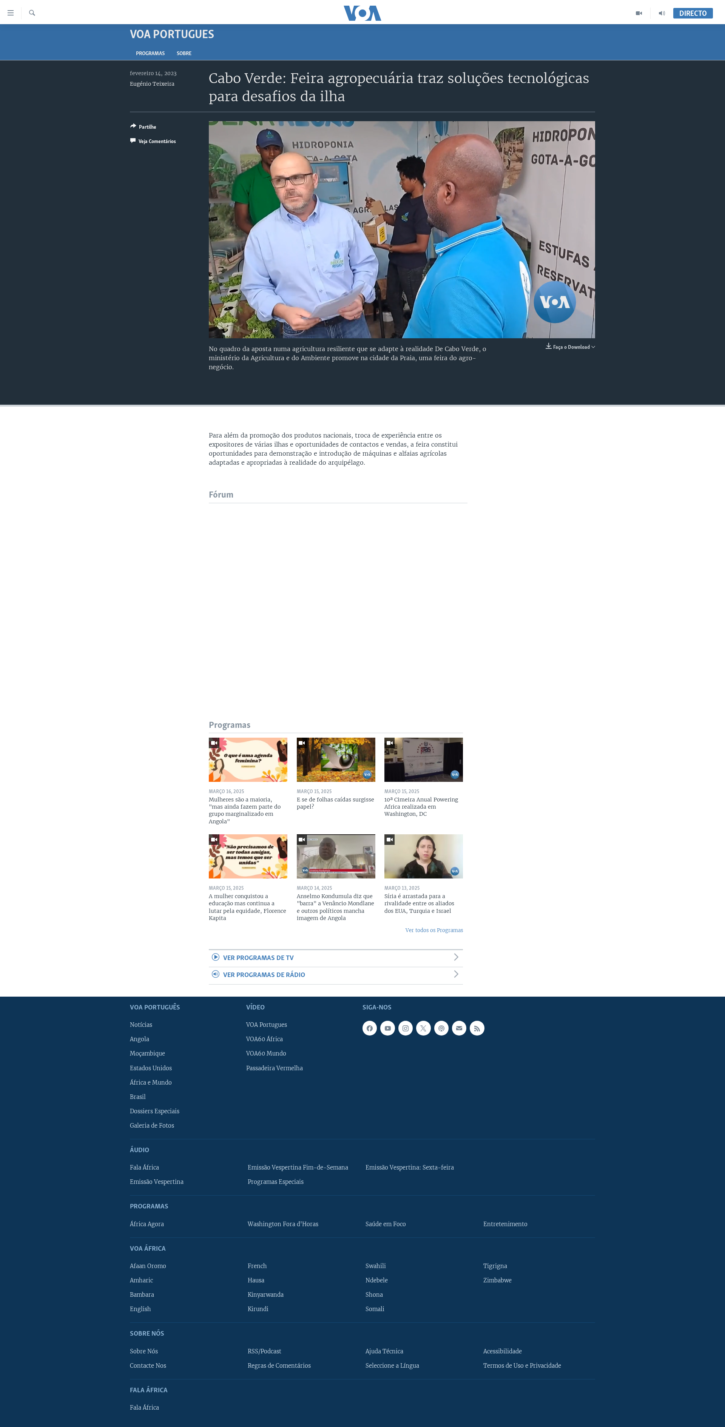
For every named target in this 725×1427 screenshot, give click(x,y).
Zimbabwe (497, 1280)
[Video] (639, 13)
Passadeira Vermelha (274, 1068)
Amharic (141, 1280)
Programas (150, 54)
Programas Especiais (276, 1182)
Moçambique (147, 1053)
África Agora (147, 1224)
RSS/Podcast (264, 1351)
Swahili (376, 1266)
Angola (139, 1039)
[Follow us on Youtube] (387, 1028)
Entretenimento (505, 1224)
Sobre (184, 54)
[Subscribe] (459, 1028)
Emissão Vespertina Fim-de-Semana (298, 1167)
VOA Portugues (266, 1025)
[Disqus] (338, 597)
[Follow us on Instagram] (405, 1028)
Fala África (144, 1167)
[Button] (143, 128)
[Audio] (662, 13)
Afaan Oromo (148, 1266)
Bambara (142, 1294)
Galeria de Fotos (152, 1125)
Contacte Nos (148, 1365)
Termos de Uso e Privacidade (522, 1365)
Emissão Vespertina (157, 1182)
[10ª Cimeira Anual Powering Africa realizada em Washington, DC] (423, 760)
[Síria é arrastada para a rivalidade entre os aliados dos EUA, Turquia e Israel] (423, 856)
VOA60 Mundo (266, 1053)
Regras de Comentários (279, 1365)
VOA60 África (264, 1039)
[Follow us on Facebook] (369, 1028)
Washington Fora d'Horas (283, 1224)
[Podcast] (441, 1028)
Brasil (138, 1096)
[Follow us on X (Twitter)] (423, 1028)
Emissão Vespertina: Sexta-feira (410, 1167)
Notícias (141, 1025)
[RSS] (477, 1028)
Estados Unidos (151, 1068)
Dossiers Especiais (154, 1111)
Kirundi (258, 1309)
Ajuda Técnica (384, 1351)
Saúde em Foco (386, 1224)
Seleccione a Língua (392, 1365)
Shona (374, 1294)
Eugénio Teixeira (152, 83)
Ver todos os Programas (434, 930)
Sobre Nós (144, 1351)
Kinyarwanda (266, 1294)
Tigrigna (495, 1266)
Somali (375, 1309)
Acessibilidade (502, 1351)
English (140, 1309)
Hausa (256, 1280)
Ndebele (377, 1280)
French (257, 1266)
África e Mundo (151, 1082)
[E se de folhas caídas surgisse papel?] (336, 760)
